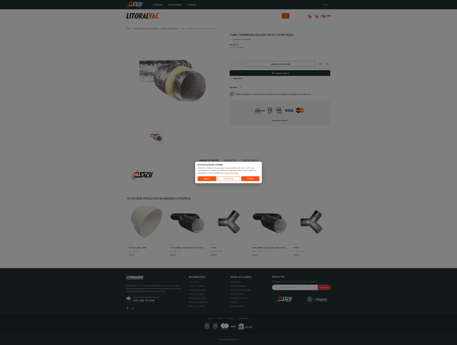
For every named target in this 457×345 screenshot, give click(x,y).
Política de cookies (231, 173)
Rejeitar (207, 178)
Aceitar (250, 178)
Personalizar (229, 178)
